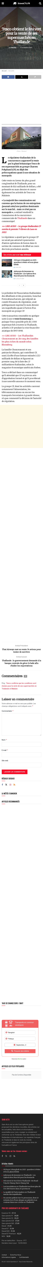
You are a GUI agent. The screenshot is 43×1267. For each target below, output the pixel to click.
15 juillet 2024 (19, 278)
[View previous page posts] (19, 285)
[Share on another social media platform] (35, 77)
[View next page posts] (23, 285)
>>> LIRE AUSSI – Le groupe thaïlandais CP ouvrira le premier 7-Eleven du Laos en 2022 (21, 229)
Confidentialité (24, 1257)
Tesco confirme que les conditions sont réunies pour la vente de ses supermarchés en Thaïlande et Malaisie (19, 686)
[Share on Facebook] (8, 77)
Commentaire (8, 711)
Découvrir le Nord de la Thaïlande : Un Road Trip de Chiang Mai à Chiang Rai (20, 1182)
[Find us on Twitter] (6, 784)
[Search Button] (40, 3)
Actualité (11, 71)
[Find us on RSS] (14, 784)
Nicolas (13, 47)
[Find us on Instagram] (10, 784)
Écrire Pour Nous (15, 1255)
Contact (4, 1255)
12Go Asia (19, 1059)
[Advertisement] (21, 102)
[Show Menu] (3, 3)
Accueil (4, 71)
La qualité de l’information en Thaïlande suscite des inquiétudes (19, 1193)
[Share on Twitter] (21, 77)
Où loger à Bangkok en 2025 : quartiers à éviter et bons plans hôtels (26, 262)
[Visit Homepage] (21, 3)
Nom (4, 740)
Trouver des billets (21, 1051)
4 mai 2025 (18, 267)
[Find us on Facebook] (2, 784)
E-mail (5, 750)
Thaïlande (22, 218)
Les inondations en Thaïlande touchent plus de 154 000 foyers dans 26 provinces (22, 1187)
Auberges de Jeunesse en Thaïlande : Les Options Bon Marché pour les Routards (25, 273)
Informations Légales (9, 1257)
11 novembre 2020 (26, 47)
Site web (5, 761)
